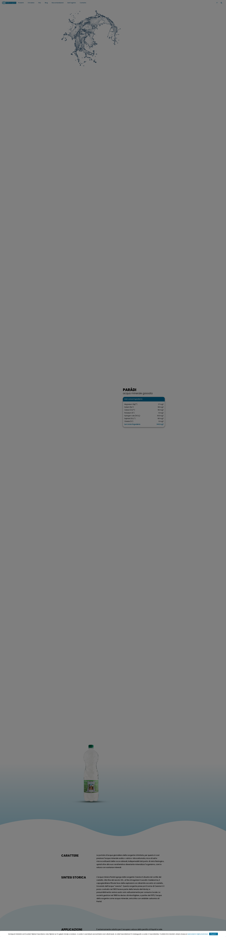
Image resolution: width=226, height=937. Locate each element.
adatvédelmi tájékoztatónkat (198, 934)
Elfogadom (213, 934)
